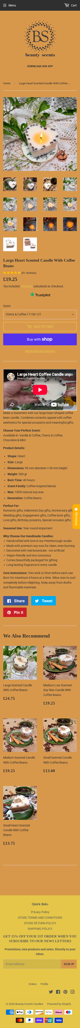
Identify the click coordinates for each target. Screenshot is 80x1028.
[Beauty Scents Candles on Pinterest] (65, 992)
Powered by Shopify (59, 1004)
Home (6, 83)
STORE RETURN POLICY (40, 923)
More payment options (40, 351)
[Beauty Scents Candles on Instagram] (72, 992)
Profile (44, 984)
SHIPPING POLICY (40, 928)
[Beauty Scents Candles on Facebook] (58, 992)
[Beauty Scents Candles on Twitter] (51, 992)
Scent (7, 306)
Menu (12, 5)
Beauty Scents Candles (29, 1004)
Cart (73, 5)
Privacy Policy (40, 912)
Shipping (27, 286)
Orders (33, 984)
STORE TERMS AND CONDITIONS (40, 917)
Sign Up (69, 964)
